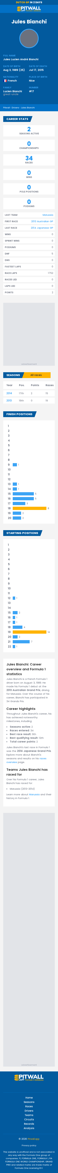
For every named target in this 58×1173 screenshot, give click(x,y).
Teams (29, 1115)
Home (29, 1097)
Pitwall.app (33, 1139)
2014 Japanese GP (42, 227)
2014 (9, 393)
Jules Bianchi (28, 107)
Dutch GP (22, 2)
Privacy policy (29, 1145)
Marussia (48, 215)
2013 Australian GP (42, 221)
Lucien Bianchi (12, 91)
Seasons (29, 1102)
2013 (9, 400)
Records (29, 1124)
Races (29, 1106)
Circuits (29, 1119)
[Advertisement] (29, 332)
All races (36, 375)
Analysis (29, 1128)
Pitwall (6, 107)
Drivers (15, 107)
